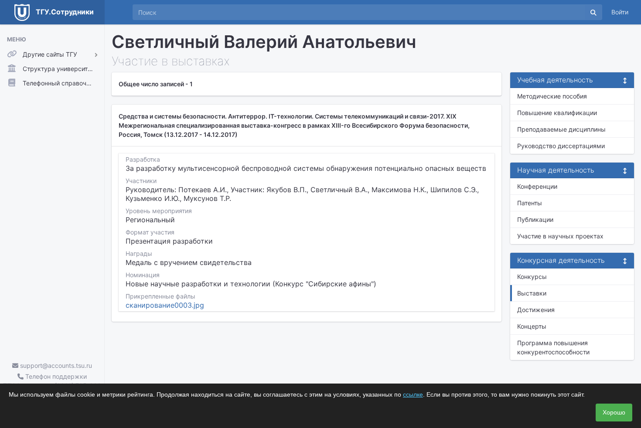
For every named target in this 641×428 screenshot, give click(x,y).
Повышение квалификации (557, 112)
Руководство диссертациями (561, 145)
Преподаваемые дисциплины (561, 129)
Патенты (529, 203)
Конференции (537, 186)
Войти (619, 12)
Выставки (531, 293)
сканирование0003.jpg (165, 305)
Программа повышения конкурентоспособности (553, 347)
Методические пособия (552, 96)
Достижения (536, 309)
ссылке (413, 394)
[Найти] (593, 12)
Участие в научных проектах (560, 236)
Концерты (531, 326)
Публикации (535, 219)
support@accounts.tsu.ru (55, 365)
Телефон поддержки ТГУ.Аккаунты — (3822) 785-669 (52, 381)
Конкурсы (532, 276)
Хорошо (614, 412)
